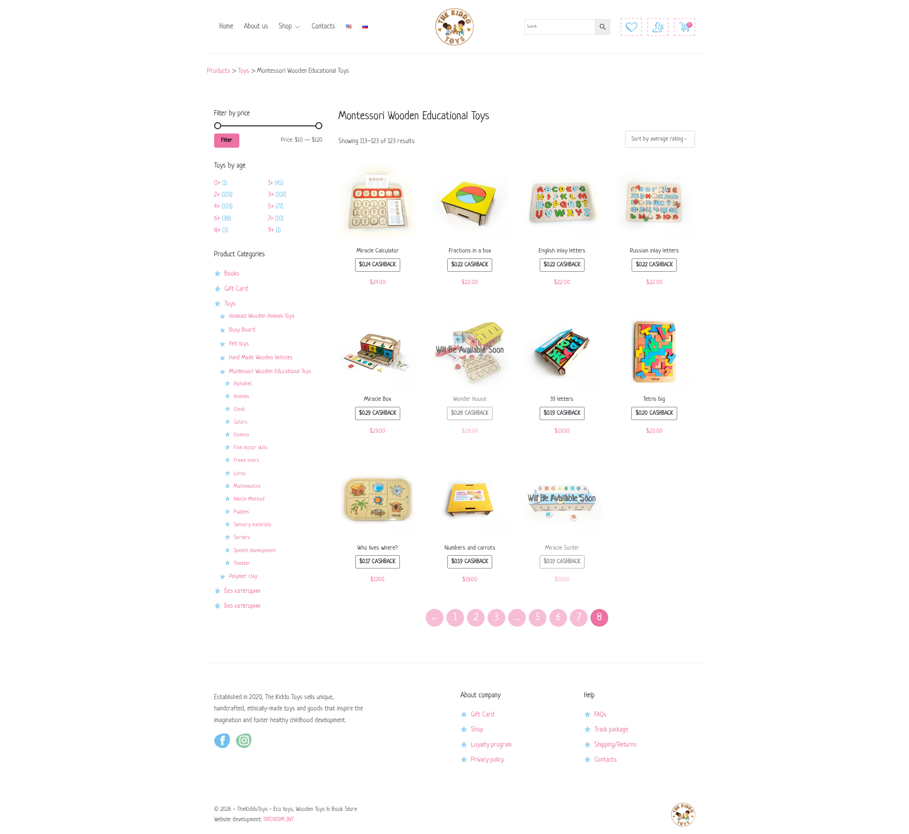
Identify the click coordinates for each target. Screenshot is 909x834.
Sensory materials (252, 525)
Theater (242, 563)
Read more (470, 353)
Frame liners (246, 460)
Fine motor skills (250, 448)
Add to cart (377, 204)
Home (226, 27)
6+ (217, 218)
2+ (217, 194)
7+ (270, 218)
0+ (217, 183)
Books (231, 273)
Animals (241, 396)
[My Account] (658, 27)
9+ (271, 230)
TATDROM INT (278, 820)
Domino (241, 435)
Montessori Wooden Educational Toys (270, 372)
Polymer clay (243, 576)
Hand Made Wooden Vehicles (260, 358)
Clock (239, 409)
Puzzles (241, 512)
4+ (217, 206)
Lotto (240, 473)
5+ (271, 206)
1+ (270, 183)
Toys (230, 303)
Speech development (255, 551)
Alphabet (243, 384)
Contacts (323, 27)
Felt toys (239, 344)
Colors (240, 422)
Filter (226, 140)
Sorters (242, 537)
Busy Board (242, 330)
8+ (217, 230)
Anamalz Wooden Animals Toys (261, 316)
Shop (285, 27)
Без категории (242, 591)
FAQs (600, 714)
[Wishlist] (631, 27)
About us (256, 27)
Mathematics (247, 486)
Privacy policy (487, 759)
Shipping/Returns (615, 744)
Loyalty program (491, 744)
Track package (611, 729)
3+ (271, 194)
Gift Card (236, 289)
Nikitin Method (249, 499)
